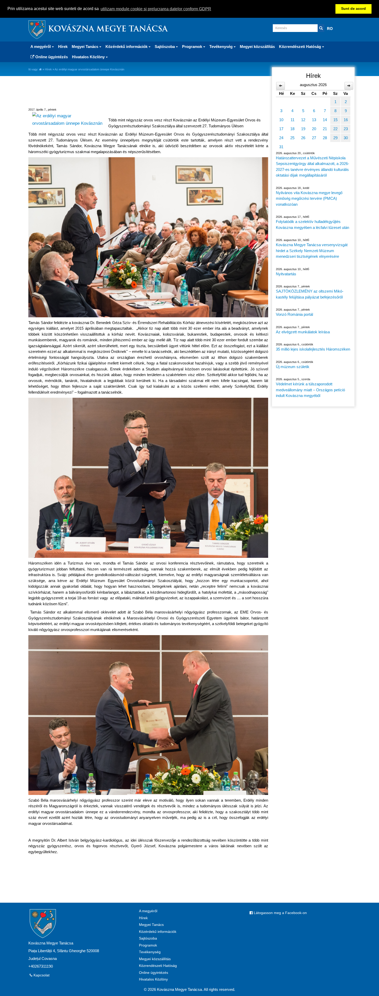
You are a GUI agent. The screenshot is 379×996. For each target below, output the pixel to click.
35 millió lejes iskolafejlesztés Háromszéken (313, 349)
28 (325, 138)
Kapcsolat (41, 975)
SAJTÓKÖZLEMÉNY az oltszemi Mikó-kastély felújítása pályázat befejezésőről (309, 294)
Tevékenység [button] (221, 46)
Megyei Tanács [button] (85, 46)
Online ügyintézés (51, 57)
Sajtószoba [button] (165, 46)
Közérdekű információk (157, 932)
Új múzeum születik (292, 366)
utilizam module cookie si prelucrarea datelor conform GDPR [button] (156, 9)
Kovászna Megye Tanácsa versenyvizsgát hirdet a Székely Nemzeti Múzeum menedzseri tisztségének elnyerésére (312, 251)
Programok (148, 945)
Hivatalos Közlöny (153, 979)
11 (292, 120)
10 (281, 120)
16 (346, 120)
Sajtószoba (148, 938)
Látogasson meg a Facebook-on (280, 913)
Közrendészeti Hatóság (158, 966)
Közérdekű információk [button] (127, 46)
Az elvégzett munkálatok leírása (303, 332)
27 (314, 138)
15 (335, 120)
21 (325, 129)
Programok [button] (192, 46)
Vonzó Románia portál (294, 314)
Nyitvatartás (286, 274)
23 (346, 129)
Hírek (63, 46)
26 (303, 138)
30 (346, 138)
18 (292, 129)
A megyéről (148, 911)
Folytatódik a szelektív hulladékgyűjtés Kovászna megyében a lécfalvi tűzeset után (312, 224)
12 (303, 120)
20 (314, 129)
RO (330, 28)
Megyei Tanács (151, 925)
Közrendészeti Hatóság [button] (300, 46)
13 (314, 120)
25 (292, 138)
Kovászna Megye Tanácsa (108, 30)
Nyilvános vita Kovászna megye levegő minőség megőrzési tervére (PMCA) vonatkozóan (309, 198)
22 (335, 129)
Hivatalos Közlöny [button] (89, 57)
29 (335, 138)
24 (281, 138)
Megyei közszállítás (257, 46)
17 (281, 129)
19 (303, 129)
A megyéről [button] (41, 46)
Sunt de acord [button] (353, 9)
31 (281, 147)
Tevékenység (150, 952)
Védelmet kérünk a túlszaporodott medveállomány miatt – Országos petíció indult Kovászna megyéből (310, 390)
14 (325, 120)
